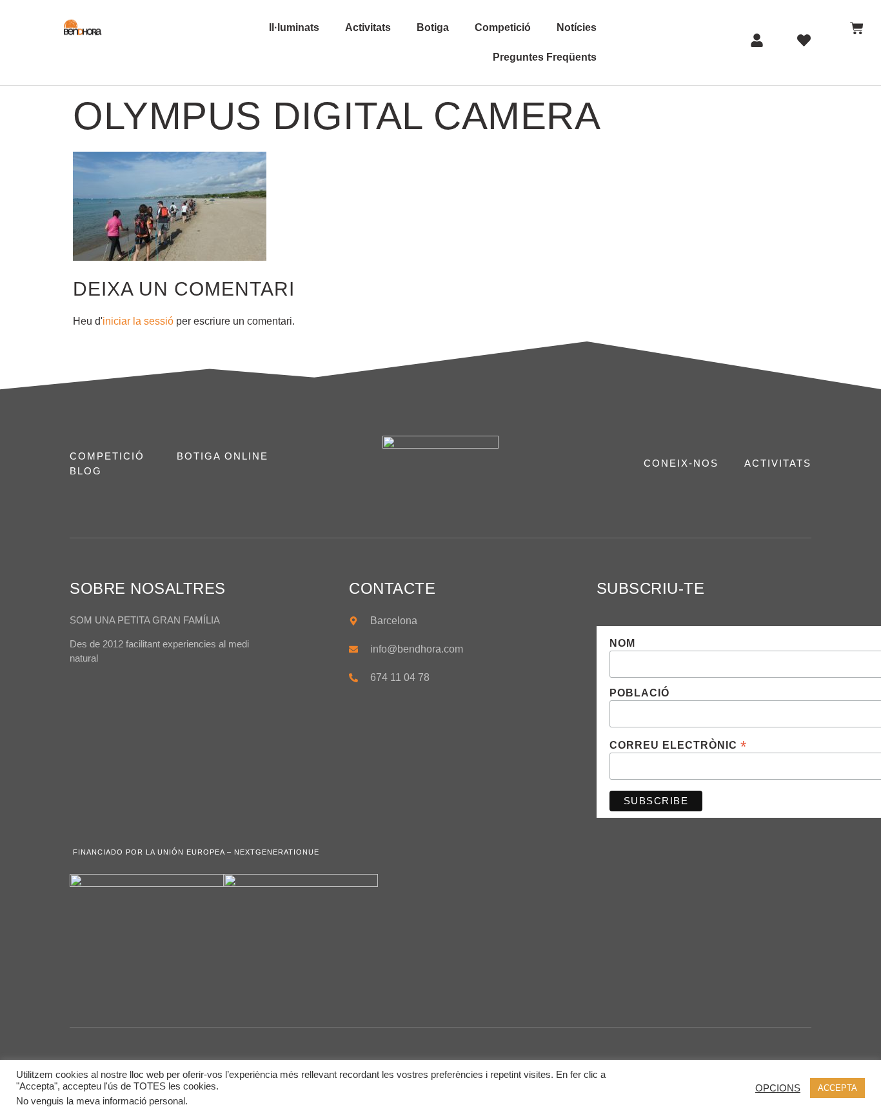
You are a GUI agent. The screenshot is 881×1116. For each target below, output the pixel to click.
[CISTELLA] (857, 28)
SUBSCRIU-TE (651, 588)
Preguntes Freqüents (545, 57)
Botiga (433, 27)
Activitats (368, 27)
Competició (503, 27)
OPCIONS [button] (777, 1088)
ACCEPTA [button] (837, 1088)
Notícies (577, 27)
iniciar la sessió (138, 321)
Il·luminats (294, 27)
